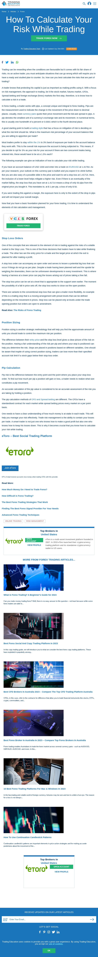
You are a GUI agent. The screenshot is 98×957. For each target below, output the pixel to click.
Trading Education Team (31, 49)
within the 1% (33, 142)
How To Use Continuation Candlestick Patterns (28, 837)
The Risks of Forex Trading (27, 310)
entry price (35, 340)
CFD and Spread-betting (43, 399)
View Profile (34, 545)
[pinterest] (44, 932)
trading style (37, 128)
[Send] (92, 919)
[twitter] (53, 932)
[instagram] (48, 932)
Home (4, 11)
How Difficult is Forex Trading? (17, 496)
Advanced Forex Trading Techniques (20, 515)
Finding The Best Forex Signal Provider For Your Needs (30, 508)
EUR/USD (74, 167)
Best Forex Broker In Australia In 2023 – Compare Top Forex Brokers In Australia (45, 740)
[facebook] (40, 932)
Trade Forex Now (46, 38)
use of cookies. (56, 944)
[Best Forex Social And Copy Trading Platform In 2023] (49, 626)
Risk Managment (35, 521)
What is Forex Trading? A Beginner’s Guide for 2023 (30, 595)
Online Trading (13, 521)
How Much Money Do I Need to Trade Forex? (24, 489)
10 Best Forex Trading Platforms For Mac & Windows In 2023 (34, 789)
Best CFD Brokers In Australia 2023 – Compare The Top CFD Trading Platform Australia (48, 692)
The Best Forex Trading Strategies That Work (25, 502)
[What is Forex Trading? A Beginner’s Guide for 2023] (49, 577)
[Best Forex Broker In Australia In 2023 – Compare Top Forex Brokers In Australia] (49, 723)
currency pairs (29, 114)
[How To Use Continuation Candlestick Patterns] (49, 820)
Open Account (31, 540)
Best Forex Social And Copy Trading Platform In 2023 (31, 643)
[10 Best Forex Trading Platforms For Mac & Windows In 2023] (49, 771)
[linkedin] (58, 932)
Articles (13, 11)
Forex (22, 11)
